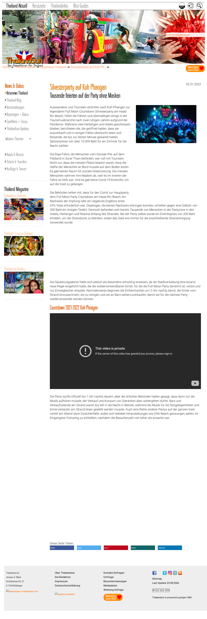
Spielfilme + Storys (17, 121)
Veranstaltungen (15, 107)
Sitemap (157, 578)
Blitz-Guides (80, 5)
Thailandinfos (59, 5)
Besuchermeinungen (115, 581)
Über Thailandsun (65, 572)
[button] (62, 547)
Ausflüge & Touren (16, 168)
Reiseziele (38, 5)
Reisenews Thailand (53, 67)
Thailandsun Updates (18, 128)
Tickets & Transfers (17, 161)
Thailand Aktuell (16, 5)
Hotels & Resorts (15, 154)
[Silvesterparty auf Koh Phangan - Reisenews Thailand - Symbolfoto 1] (166, 142)
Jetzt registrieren (178, 35)
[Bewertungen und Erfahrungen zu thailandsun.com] (22, 591)
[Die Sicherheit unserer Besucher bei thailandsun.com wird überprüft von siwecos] (65, 594)
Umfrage (109, 577)
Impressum (61, 581)
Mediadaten (110, 585)
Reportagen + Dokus (18, 114)
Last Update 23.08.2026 (165, 582)
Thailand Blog (14, 100)
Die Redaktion (63, 577)
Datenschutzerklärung (67, 585)
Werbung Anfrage (114, 589)
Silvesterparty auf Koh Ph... (89, 67)
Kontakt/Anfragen (114, 572)
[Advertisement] (166, 174)
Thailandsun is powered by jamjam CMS (172, 597)
